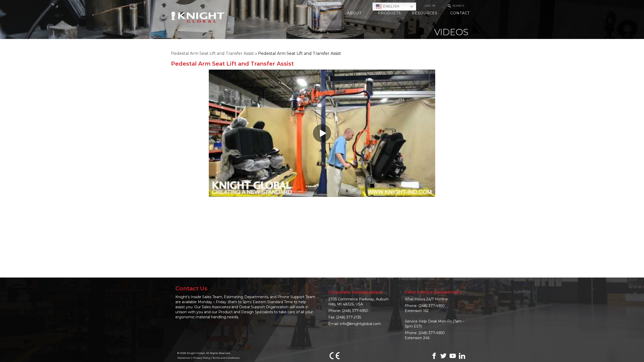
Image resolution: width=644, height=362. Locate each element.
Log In (430, 5)
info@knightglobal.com (360, 324)
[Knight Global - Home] (197, 16)
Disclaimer (184, 357)
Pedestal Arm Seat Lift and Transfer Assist (212, 53)
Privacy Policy (201, 357)
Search (455, 6)
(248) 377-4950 (355, 310)
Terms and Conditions (226, 357)
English (390, 6)
